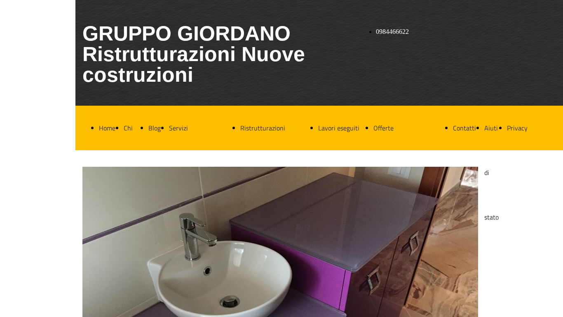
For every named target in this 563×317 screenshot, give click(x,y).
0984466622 (392, 31)
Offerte (383, 128)
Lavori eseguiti (338, 128)
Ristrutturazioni (262, 128)
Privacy (517, 128)
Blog (154, 128)
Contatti (464, 128)
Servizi (178, 128)
